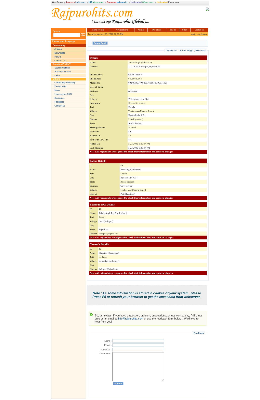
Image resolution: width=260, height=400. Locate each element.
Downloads (59, 53)
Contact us (59, 105)
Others (56, 79)
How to (57, 56)
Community (59, 45)
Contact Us (60, 60)
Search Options (62, 67)
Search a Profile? (62, 64)
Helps (57, 75)
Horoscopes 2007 (63, 94)
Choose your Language (63, 41)
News (57, 90)
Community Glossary (64, 82)
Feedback (59, 102)
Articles (58, 49)
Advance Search (62, 71)
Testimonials (60, 86)
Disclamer (59, 98)
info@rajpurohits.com (130, 318)
